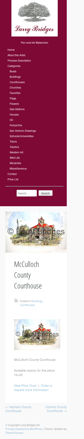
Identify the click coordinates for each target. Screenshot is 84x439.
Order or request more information (33, 387)
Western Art (16, 152)
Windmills (15, 163)
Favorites (15, 93)
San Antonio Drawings (23, 130)
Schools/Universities (22, 136)
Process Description (19, 60)
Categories (14, 66)
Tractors (14, 147)
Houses (14, 114)
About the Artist (16, 55)
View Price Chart (25, 385)
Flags (13, 98)
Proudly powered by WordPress (23, 429)
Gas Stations (17, 109)
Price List (13, 179)
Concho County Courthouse (56, 409)
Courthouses (17, 82)
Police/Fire (16, 125)
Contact (12, 174)
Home (11, 49)
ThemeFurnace (14, 432)
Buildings (15, 76)
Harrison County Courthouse (18, 409)
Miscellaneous (18, 168)
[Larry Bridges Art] (34, 35)
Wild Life (15, 157)
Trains (13, 141)
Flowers (14, 103)
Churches (15, 87)
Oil (11, 120)
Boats (13, 71)
